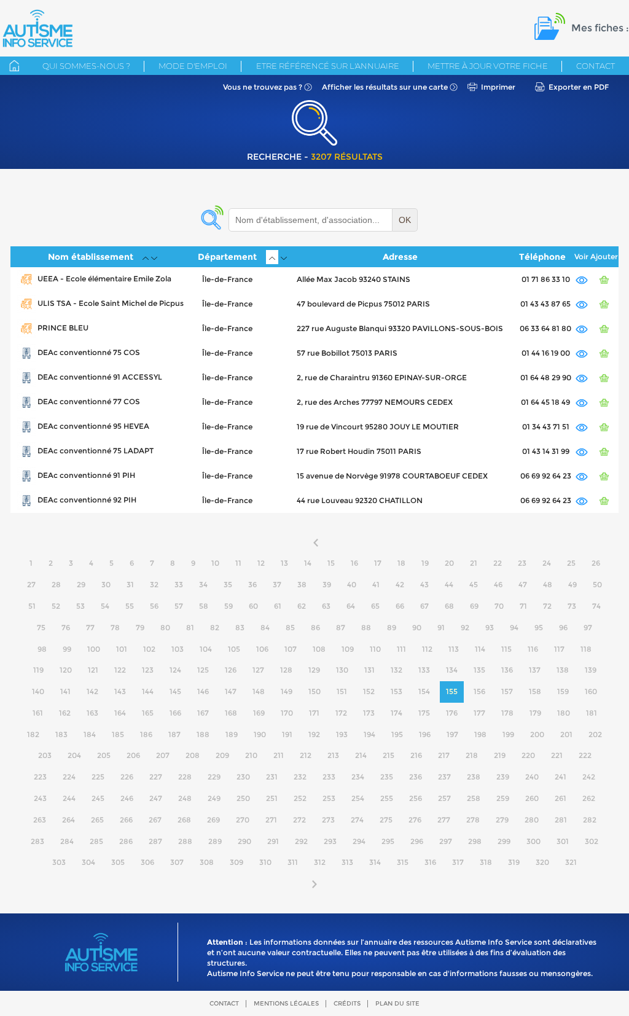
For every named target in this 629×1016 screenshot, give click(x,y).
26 (596, 563)
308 (207, 862)
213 (333, 755)
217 (444, 755)
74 (596, 606)
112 (427, 649)
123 (148, 669)
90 (416, 627)
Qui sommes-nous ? (86, 66)
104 (206, 649)
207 (163, 755)
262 (588, 798)
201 (566, 734)
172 (341, 712)
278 (473, 819)
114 (480, 649)
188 (203, 734)
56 (154, 606)
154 (424, 691)
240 (532, 776)
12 (261, 563)
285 (96, 841)
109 (348, 649)
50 (597, 584)
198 (480, 734)
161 (38, 712)
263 (39, 819)
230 (243, 776)
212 (305, 755)
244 (69, 798)
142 (92, 691)
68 (449, 606)
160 (591, 691)
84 (265, 627)
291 (273, 841)
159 (563, 691)
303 (59, 862)
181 (591, 712)
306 (147, 862)
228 (185, 776)
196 (425, 734)
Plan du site (397, 1003)
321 (571, 862)
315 (402, 862)
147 (230, 691)
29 (81, 584)
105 (234, 649)
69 (474, 606)
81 (190, 627)
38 (302, 584)
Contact (595, 66)
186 (146, 734)
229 (214, 776)
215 (388, 755)
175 (424, 712)
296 (416, 841)
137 (535, 669)
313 (347, 862)
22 (497, 563)
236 (415, 776)
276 (414, 819)
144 (148, 691)
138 (563, 669)
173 (369, 712)
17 (377, 563)
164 (120, 712)
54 (105, 606)
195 (397, 734)
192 (314, 734)
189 (231, 734)
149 (286, 691)
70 (499, 606)
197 (452, 734)
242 (588, 776)
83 (239, 627)
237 (444, 776)
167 (203, 712)
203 (45, 755)
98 (42, 649)
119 (38, 669)
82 (214, 627)
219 (500, 755)
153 (396, 691)
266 (126, 819)
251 (272, 798)
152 (369, 691)
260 (532, 798)
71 (523, 606)
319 (514, 862)
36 (252, 584)
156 (479, 691)
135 (479, 669)
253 (328, 798)
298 (475, 841)
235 (386, 776)
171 (314, 712)
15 (331, 563)
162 (65, 712)
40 (351, 584)
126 (230, 669)
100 (93, 649)
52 (56, 606)
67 (424, 606)
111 (401, 649)
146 (203, 691)
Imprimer (498, 87)
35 (228, 584)
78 (115, 627)
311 (292, 862)
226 (126, 776)
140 (38, 691)
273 (328, 819)
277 (443, 819)
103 (177, 649)
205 (104, 755)
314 (375, 862)
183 (61, 734)
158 (535, 691)
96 (563, 627)
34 (203, 584)
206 (133, 755)
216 (416, 755)
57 (178, 606)
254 (357, 798)
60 (253, 606)
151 (342, 691)
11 (238, 563)
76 (65, 627)
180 (563, 712)
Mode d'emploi (192, 66)
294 (359, 841)
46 (498, 584)
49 (572, 584)
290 (244, 841)
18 (401, 563)
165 (148, 712)
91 (441, 627)
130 (342, 669)
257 (444, 798)
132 (396, 669)
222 (585, 755)
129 (314, 669)
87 (340, 627)
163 (92, 712)
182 (33, 734)
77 (90, 627)
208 (193, 755)
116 (533, 649)
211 (278, 755)
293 (330, 841)
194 (369, 734)
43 (424, 584)
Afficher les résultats (385, 87)
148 (258, 691)
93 (489, 627)
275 (386, 819)
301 (563, 841)
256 (415, 798)
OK (405, 220)
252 (300, 798)
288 (185, 841)
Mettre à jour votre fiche (488, 66)
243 (40, 798)
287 (155, 841)
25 (571, 563)
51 (32, 606)
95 (538, 627)
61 (277, 606)
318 (486, 862)
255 (386, 798)
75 (41, 627)
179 (535, 712)
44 (449, 584)
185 (118, 734)
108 (319, 649)
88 (366, 627)
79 (140, 627)
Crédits (347, 1003)
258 (473, 798)
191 (287, 734)
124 (175, 669)
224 (69, 776)
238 (473, 776)
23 (522, 563)
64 (350, 606)
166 (175, 712)
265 (97, 819)
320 (542, 862)
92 (465, 627)
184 (90, 734)
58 (203, 606)
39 (326, 584)
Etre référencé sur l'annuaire (327, 66)
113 (453, 649)
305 (118, 862)
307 (177, 862)
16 (354, 563)
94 (514, 627)
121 (93, 669)
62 (301, 606)
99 (67, 649)
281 (561, 819)
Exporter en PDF (579, 87)
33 (178, 584)
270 (242, 819)
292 (301, 841)
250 (243, 798)
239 (502, 776)
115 (506, 649)
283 (37, 841)
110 (375, 649)
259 (502, 798)
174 (396, 712)
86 (315, 627)
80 (165, 627)
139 (590, 669)
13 (284, 563)
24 (546, 563)
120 (66, 669)
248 (185, 798)
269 (213, 819)
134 (452, 669)
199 (508, 734)
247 (155, 798)
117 (559, 649)
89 (391, 627)
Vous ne (262, 87)
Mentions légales (286, 1003)
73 (572, 606)
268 (184, 819)
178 (507, 712)
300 (533, 841)
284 (67, 841)
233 (328, 776)
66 (400, 606)
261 (560, 798)
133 (424, 669)
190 (260, 734)
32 (154, 584)
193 (342, 734)
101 (121, 649)
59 (228, 606)
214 (361, 755)
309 (236, 862)
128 (286, 669)
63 (326, 606)
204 (74, 755)
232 (300, 776)
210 (251, 755)
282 (589, 819)
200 (537, 734)
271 (271, 819)
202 (595, 734)
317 (458, 862)
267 (155, 819)
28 (56, 584)
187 (174, 734)
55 (129, 606)
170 (287, 712)
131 (369, 669)
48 (547, 584)
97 (588, 627)
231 (272, 776)
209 (222, 755)
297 (445, 841)
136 (507, 669)
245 (98, 798)
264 (68, 819)
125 (203, 669)
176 (452, 712)
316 (430, 862)
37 (277, 584)
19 (425, 563)
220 (528, 755)
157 (507, 691)
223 (40, 776)
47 (522, 584)
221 (557, 755)
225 (98, 776)
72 (547, 606)
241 (560, 776)
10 (215, 563)
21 (473, 563)
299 (504, 841)
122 (120, 669)
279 (502, 819)
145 (175, 691)
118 (586, 649)
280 (532, 819)
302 (591, 841)
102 (149, 649)
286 (126, 841)
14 (307, 563)
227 (155, 776)
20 (449, 563)
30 (106, 584)
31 (130, 584)
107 (290, 649)
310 (265, 862)
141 (65, 691)
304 (88, 862)
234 (357, 776)
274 (357, 819)
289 (215, 841)
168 (231, 712)
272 (299, 819)
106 (262, 649)
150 (314, 691)
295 (387, 841)
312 (320, 862)
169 (259, 712)
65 (375, 606)
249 (214, 798)
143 (120, 691)
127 (258, 669)
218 (472, 755)
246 (126, 798)
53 (80, 606)
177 (479, 712)
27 (31, 584)
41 (376, 584)
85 (290, 627)
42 (400, 584)
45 (473, 584)
